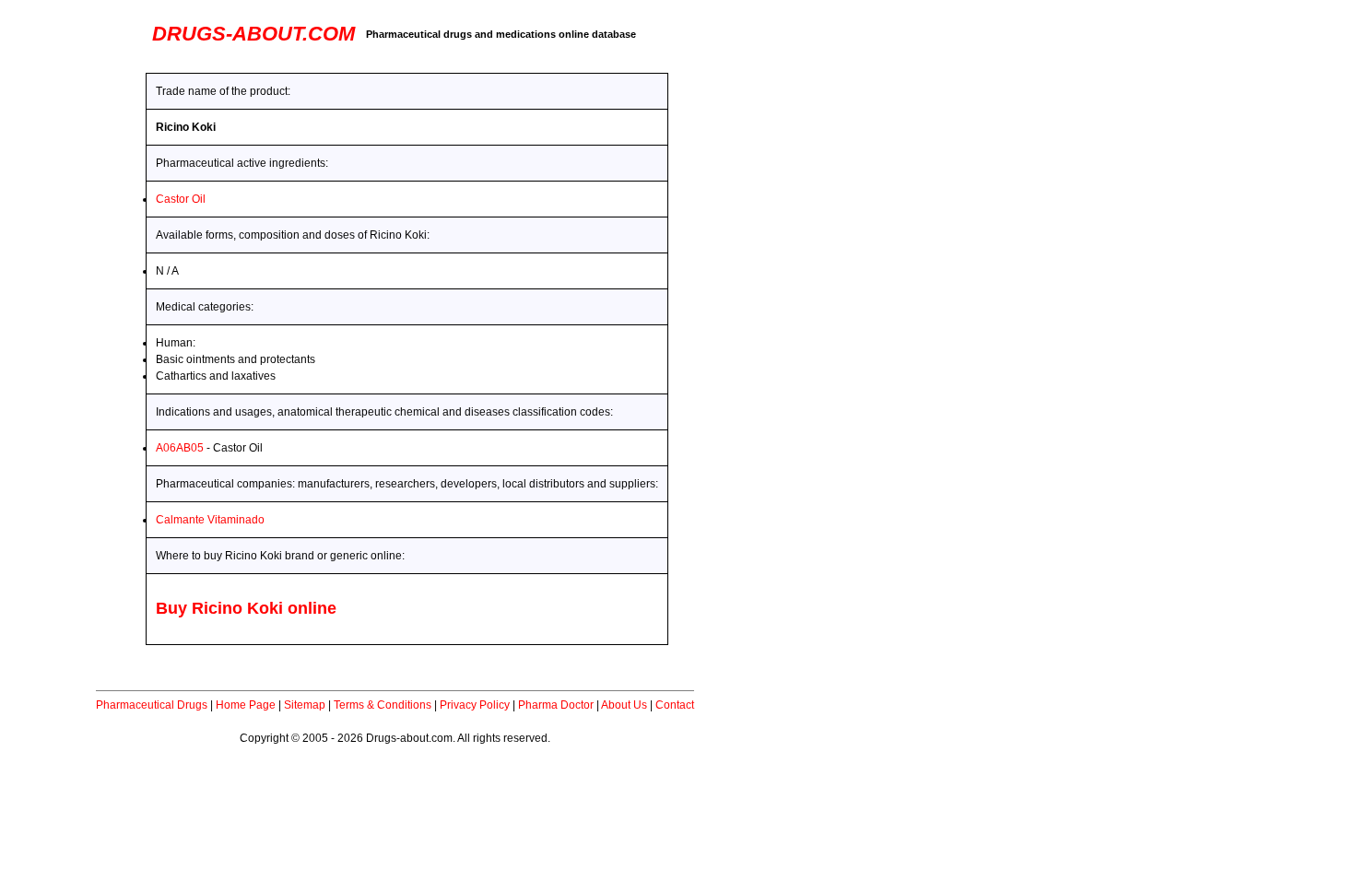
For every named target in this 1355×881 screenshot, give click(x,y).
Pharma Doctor (556, 705)
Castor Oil (181, 199)
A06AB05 (180, 447)
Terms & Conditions (382, 705)
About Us (624, 705)
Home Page (246, 705)
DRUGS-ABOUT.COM (253, 33)
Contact (674, 705)
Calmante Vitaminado (210, 519)
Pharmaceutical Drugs (151, 705)
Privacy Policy (475, 705)
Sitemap (304, 705)
